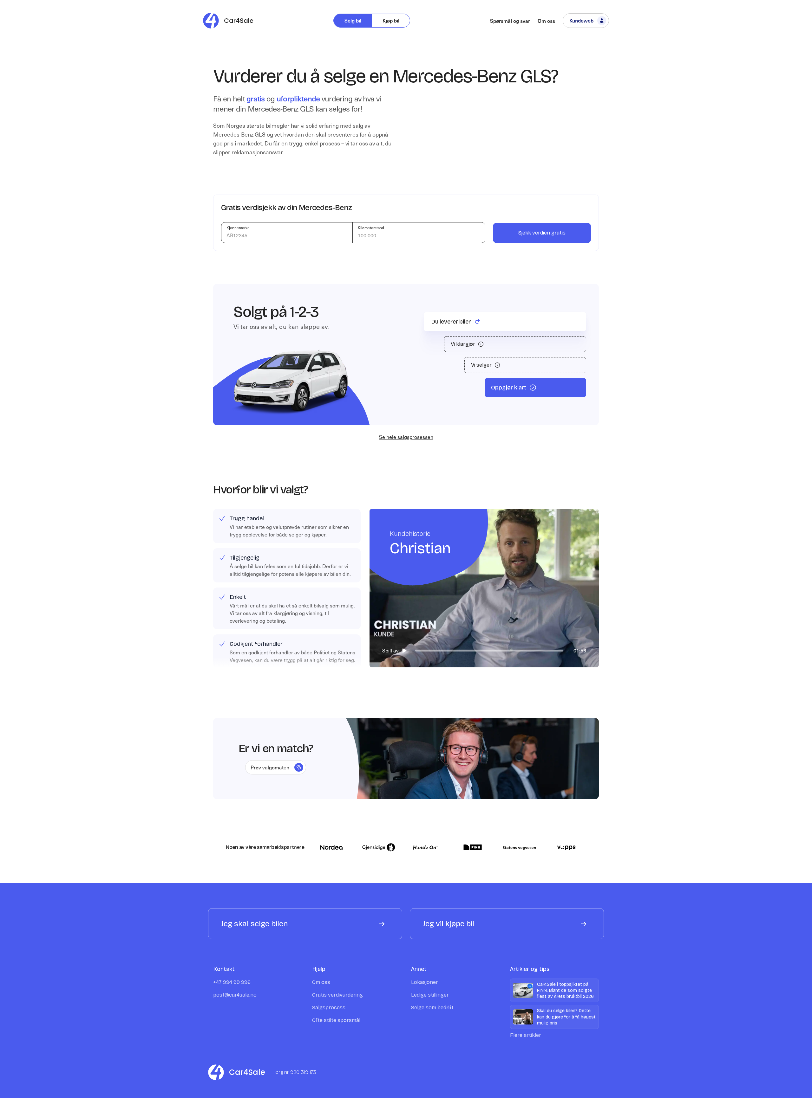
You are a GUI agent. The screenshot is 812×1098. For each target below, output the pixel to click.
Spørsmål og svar (510, 20)
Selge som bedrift (432, 1008)
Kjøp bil (391, 20)
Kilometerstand (371, 227)
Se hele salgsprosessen (406, 436)
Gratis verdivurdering (337, 995)
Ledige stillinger (430, 995)
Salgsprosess (328, 1008)
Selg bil (352, 20)
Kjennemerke (238, 227)
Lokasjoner (424, 982)
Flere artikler (525, 1035)
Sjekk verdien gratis (542, 233)
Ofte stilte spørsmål (336, 1020)
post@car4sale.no (235, 995)
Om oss (546, 20)
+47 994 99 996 (232, 982)
